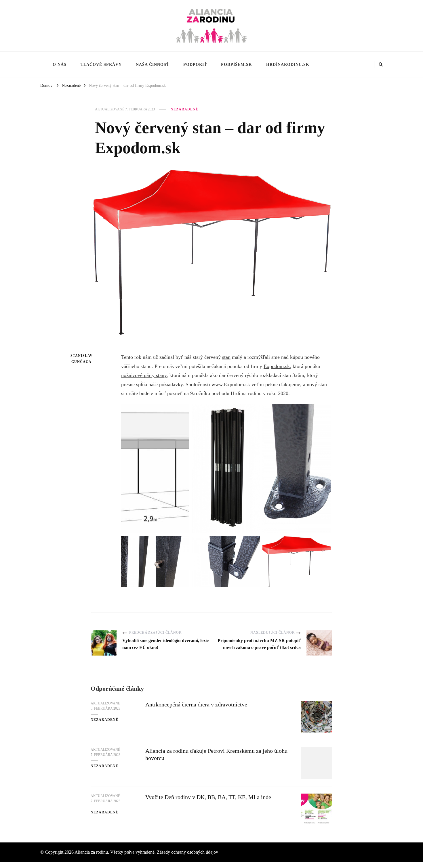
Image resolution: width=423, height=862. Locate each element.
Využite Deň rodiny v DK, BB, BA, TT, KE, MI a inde (208, 797)
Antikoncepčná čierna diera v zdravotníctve (196, 704)
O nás (59, 64)
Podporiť (195, 64)
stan (226, 357)
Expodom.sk (277, 366)
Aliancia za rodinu (91, 852)
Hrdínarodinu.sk (287, 64)
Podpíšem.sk (236, 64)
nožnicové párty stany (144, 375)
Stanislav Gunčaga (81, 359)
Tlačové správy (101, 64)
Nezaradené (184, 109)
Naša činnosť (152, 64)
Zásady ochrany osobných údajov (187, 852)
